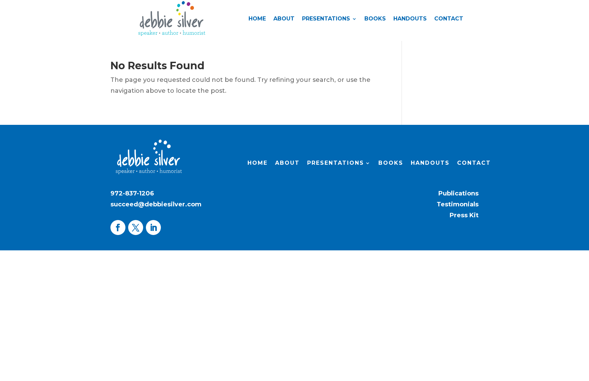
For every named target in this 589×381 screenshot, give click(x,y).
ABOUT (283, 19)
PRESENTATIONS (326, 19)
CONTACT (448, 19)
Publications (458, 193)
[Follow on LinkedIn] (153, 227)
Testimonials (458, 204)
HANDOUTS (410, 19)
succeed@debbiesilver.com (155, 204)
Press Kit (464, 215)
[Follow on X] (135, 227)
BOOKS (375, 19)
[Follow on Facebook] (117, 227)
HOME (257, 19)
